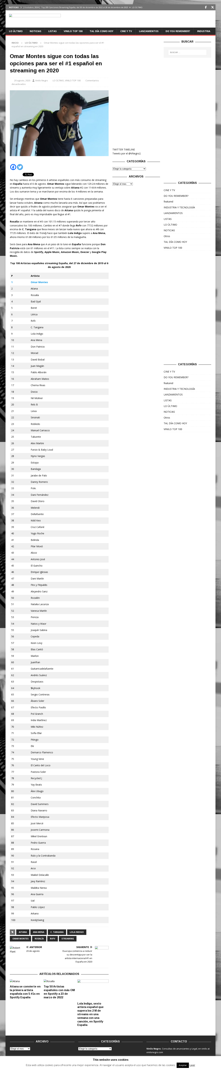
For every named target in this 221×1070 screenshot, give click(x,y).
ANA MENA (38, 932)
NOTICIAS (35, 31)
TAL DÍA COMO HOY (101, 31)
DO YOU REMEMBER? (178, 31)
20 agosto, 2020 (22, 80)
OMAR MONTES (20, 938)
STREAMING (67, 938)
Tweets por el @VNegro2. (126, 153)
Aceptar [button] (183, 1065)
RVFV (52, 938)
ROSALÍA (39, 938)
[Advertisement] (136, 91)
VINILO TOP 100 (73, 31)
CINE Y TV (126, 31)
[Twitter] (212, 7)
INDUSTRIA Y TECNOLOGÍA (179, 207)
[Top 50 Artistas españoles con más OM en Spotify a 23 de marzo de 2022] (59, 981)
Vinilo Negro (41, 80)
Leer (192, 1065)
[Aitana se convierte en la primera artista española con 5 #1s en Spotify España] (25, 981)
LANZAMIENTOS (148, 31)
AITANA (23, 932)
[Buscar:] (187, 52)
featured (168, 201)
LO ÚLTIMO (16, 31)
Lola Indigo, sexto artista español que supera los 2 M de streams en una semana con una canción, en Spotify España (90, 1014)
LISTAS (52, 31)
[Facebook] (206, 7)
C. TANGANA (57, 932)
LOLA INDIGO (77, 932)
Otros (167, 236)
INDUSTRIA (203, 31)
